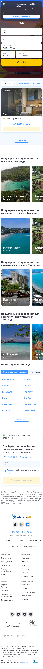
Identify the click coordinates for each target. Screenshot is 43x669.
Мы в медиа (26, 569)
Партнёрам (26, 595)
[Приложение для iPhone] (15, 524)
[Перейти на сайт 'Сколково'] (33, 624)
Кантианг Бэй (29, 404)
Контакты (25, 573)
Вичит (5, 398)
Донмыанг (7, 404)
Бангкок (27, 385)
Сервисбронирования (7, 586)
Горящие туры (7, 562)
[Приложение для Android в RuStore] (27, 524)
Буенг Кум (28, 392)
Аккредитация (27, 576)
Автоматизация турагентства (7, 595)
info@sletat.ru (35, 540)
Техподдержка (30, 546)
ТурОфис (4, 590)
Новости (25, 562)
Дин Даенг (28, 398)
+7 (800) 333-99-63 (10, 457)
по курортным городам (14, 372)
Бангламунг (7, 392)
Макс (32, 457)
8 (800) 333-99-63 (21, 532)
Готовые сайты (7, 600)
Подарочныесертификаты (6, 570)
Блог (3, 575)
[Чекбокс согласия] (4, 471)
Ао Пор (5, 385)
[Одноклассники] (24, 614)
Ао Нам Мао (8, 379)
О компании (27, 558)
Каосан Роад (29, 410)
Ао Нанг (27, 379)
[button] (21, 31)
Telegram (23, 457)
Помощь (14, 546)
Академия (26, 588)
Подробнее (24, 663)
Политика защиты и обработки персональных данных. (18, 655)
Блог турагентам (28, 592)
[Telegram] (12, 614)
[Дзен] (30, 614)
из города (35, 372)
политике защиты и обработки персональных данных (19, 473)
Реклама (25, 599)
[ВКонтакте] (18, 614)
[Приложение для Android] (21, 524)
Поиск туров (6, 558)
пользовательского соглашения (18, 650)
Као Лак (6, 410)
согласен (11, 470)
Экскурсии (5, 565)
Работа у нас (27, 565)
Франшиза (26, 585)
